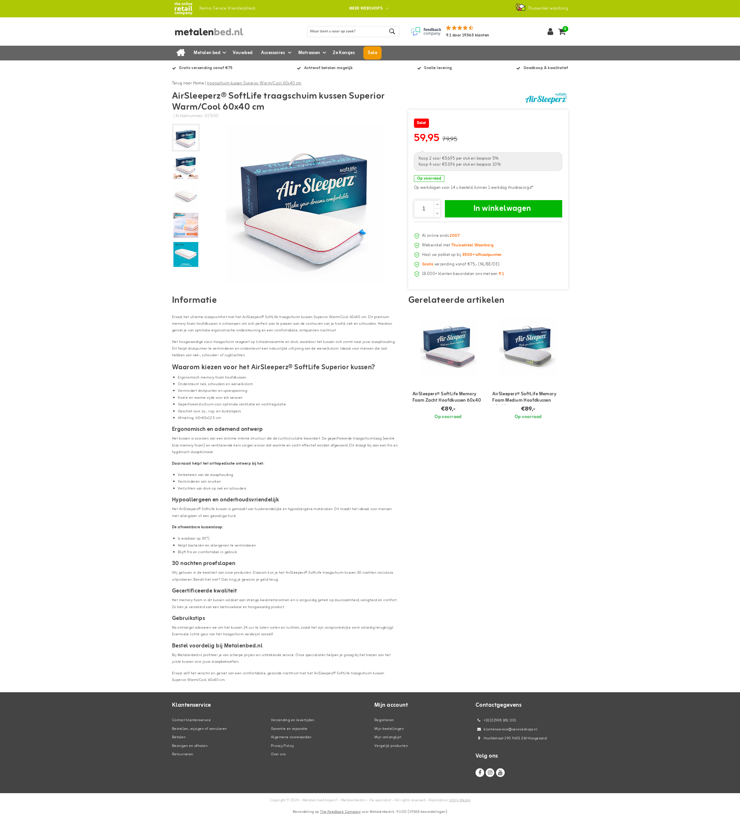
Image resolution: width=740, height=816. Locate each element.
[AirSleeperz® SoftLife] (546, 98)
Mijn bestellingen (389, 729)
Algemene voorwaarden (291, 737)
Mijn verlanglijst (387, 737)
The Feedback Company (340, 812)
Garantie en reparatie (289, 729)
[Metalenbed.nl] (183, 8)
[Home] (180, 53)
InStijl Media (459, 800)
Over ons (278, 754)
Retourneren (182, 754)
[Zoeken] (392, 31)
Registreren (384, 720)
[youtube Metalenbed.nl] (500, 772)
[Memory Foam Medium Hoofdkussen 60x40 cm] (528, 347)
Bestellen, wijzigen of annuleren (199, 729)
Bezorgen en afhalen (190, 746)
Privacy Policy (282, 746)
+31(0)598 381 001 (500, 720)
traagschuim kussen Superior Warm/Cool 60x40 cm (254, 83)
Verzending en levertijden (292, 720)
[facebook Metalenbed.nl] (480, 772)
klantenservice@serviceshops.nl (510, 729)
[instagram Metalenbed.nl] (490, 772)
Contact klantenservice (191, 720)
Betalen (179, 737)
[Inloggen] (550, 31)
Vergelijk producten (391, 746)
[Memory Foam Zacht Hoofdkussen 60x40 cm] (448, 347)
